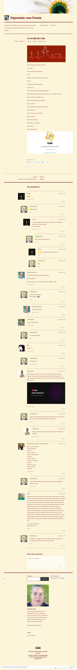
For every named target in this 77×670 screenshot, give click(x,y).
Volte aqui (53, 25)
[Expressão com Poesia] (38, 7)
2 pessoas (32, 406)
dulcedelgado (30, 319)
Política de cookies (23, 667)
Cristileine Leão (33, 206)
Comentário (60, 567)
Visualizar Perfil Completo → (34, 625)
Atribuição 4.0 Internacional (50, 152)
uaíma (28, 493)
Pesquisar (29, 576)
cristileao (29, 41)
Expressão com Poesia (25, 18)
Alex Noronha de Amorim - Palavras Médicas (38, 443)
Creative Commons (50, 149)
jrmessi (29, 193)
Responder (63, 201)
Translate (61, 578)
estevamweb (30, 371)
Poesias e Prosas (44, 25)
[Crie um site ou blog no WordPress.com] (4, 578)
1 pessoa (32, 199)
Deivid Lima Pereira (32, 272)
